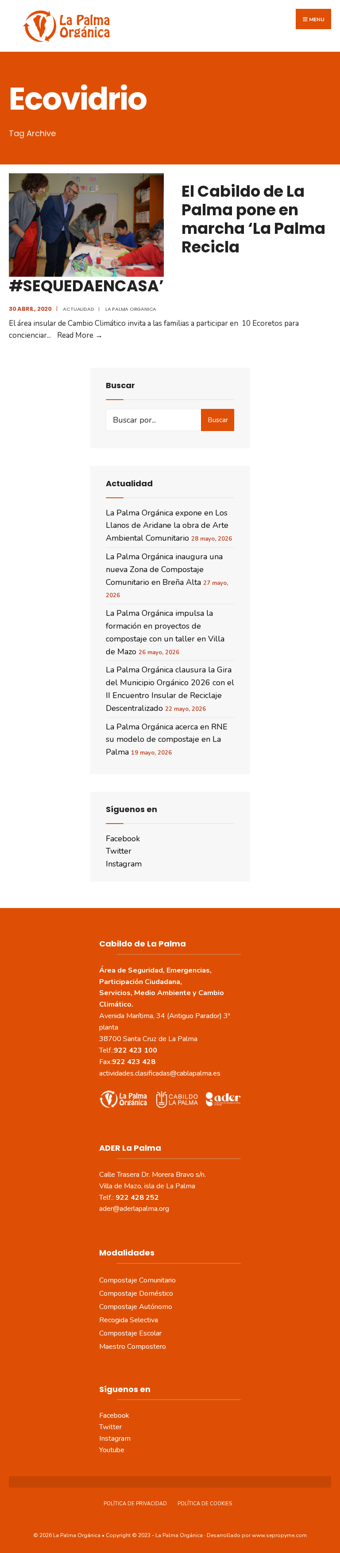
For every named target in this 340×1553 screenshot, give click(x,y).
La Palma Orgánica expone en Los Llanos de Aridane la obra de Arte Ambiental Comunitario (167, 525)
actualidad (78, 309)
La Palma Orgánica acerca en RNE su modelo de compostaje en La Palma (167, 739)
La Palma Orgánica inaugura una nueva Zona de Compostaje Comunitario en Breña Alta (164, 569)
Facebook (123, 838)
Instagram (124, 864)
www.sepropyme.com (279, 1535)
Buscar (218, 420)
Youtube (111, 1450)
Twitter (118, 851)
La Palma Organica (130, 309)
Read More (80, 335)
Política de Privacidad (135, 1503)
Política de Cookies (205, 1503)
